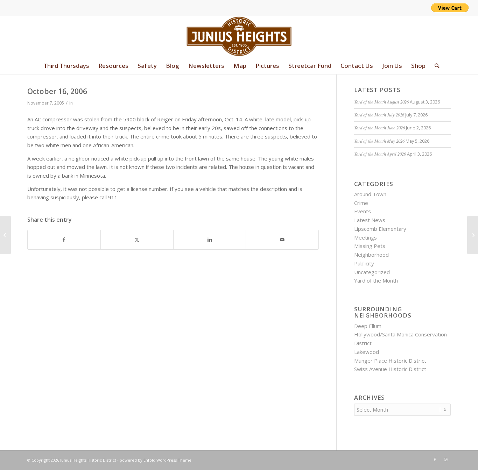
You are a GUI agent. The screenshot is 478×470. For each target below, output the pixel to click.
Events (362, 211)
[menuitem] (66, 65)
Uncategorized (372, 272)
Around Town (370, 194)
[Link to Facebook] (435, 459)
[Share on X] (137, 239)
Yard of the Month (376, 280)
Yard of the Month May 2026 (379, 141)
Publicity (364, 263)
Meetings (365, 237)
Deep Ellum (367, 325)
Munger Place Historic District (390, 360)
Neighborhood (371, 254)
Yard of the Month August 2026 (381, 102)
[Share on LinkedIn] (210, 239)
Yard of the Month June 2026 (379, 127)
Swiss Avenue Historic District (390, 368)
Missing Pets (369, 245)
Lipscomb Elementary (380, 228)
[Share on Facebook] (64, 239)
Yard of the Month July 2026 (379, 115)
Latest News (369, 219)
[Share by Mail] (282, 239)
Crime (361, 202)
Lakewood (366, 351)
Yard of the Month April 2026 (380, 154)
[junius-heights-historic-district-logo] (239, 36)
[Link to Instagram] (445, 459)
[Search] (434, 65)
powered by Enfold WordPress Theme (155, 460)
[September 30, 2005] (5, 235)
